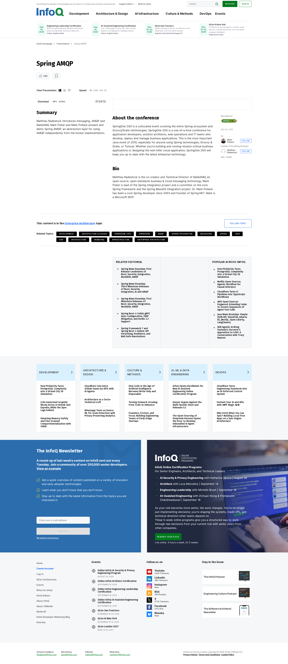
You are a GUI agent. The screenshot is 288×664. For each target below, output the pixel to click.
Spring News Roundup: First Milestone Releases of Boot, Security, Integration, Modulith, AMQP (136, 302)
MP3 (55, 101)
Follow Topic (238, 223)
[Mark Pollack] (223, 140)
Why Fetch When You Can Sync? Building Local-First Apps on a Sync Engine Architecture (231, 417)
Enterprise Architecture (80, 223)
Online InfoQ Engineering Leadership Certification (118, 590)
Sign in (245, 4)
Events (220, 13)
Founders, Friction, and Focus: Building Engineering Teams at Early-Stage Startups (143, 417)
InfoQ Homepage (44, 43)
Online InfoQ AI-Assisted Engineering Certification (118, 601)
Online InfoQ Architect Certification (117, 581)
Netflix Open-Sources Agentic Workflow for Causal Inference (229, 284)
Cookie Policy (227, 654)
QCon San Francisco (108, 610)
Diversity (41, 622)
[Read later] (56, 75)
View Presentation (46, 90)
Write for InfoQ (44, 590)
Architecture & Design (112, 13)
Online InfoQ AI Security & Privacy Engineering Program (116, 571)
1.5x (101, 90)
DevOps (205, 13)
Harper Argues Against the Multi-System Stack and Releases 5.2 (187, 405)
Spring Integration (182, 234)
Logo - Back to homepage (50, 12)
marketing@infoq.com (120, 654)
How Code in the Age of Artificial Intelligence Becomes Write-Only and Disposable (142, 390)
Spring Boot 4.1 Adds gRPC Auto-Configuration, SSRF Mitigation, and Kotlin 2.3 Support (135, 317)
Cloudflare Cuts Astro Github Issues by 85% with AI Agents (99, 389)
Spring (223, 234)
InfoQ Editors (43, 595)
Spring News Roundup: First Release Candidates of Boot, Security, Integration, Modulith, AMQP (136, 273)
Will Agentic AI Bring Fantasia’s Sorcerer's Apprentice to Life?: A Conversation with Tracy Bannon (230, 332)
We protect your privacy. (47, 538)
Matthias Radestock (232, 151)
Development (79, 13)
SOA (61, 239)
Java (237, 234)
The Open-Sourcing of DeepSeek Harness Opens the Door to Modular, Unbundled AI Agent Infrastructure (187, 421)
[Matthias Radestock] (223, 151)
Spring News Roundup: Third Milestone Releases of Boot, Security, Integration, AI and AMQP (135, 288)
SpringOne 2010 (122, 234)
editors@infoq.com (94, 654)
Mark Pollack (230, 141)
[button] (63, 531)
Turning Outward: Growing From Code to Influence (143, 403)
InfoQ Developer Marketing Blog (53, 617)
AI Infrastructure (147, 13)
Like (45, 76)
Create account (45, 568)
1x (91, 90)
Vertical (60, 90)
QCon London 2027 (108, 626)
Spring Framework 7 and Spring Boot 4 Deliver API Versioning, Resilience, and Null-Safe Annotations (135, 332)
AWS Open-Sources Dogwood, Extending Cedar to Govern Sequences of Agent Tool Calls (232, 305)
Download (43, 101)
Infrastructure (121, 239)
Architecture (78, 239)
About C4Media (44, 606)
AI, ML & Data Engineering (180, 372)
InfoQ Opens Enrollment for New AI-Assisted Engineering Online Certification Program (188, 390)
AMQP (161, 234)
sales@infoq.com (69, 654)
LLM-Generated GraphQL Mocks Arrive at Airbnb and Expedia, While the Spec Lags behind (55, 406)
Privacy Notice (190, 654)
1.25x (95, 90)
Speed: (83, 90)
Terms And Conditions (209, 654)
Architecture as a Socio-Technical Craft (97, 401)
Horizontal (64, 90)
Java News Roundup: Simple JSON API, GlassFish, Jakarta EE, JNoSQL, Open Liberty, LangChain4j (232, 318)
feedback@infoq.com (46, 654)
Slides (62, 101)
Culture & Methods (179, 13)
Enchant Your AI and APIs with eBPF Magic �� (230, 403)
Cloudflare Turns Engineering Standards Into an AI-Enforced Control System (232, 390)
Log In (40, 574)
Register (230, 4)
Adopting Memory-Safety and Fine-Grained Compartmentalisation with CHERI (55, 422)
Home (39, 563)
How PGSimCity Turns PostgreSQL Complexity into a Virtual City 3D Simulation (230, 273)
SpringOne (144, 234)
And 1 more (226, 157)
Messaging (206, 234)
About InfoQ (42, 601)
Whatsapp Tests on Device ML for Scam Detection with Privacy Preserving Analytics (99, 413)
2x (105, 90)
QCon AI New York (107, 618)
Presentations (63, 43)
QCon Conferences (46, 579)
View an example (48, 468)
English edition (125, 4)
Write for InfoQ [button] (144, 4)
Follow (246, 141)
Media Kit (41, 611)
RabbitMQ (99, 239)
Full (69, 90)
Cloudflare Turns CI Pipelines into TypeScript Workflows (231, 294)
